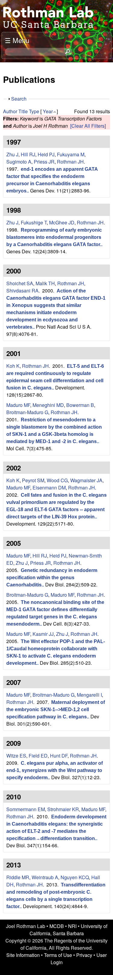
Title (23, 111)
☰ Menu (17, 40)
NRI (72, 926)
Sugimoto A (18, 161)
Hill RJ (28, 154)
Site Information (23, 955)
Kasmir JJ (43, 633)
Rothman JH (70, 161)
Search (19, 98)
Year (48, 111)
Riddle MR (17, 877)
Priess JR (44, 161)
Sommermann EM (25, 809)
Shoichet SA (19, 283)
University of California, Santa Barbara (68, 930)
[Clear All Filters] (88, 125)
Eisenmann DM (49, 487)
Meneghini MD (48, 405)
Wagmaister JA (86, 480)
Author (10, 111)
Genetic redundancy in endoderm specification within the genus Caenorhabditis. (51, 577)
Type (34, 111)
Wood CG (57, 480)
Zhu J (12, 154)
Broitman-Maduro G (27, 412)
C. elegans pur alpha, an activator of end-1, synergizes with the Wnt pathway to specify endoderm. (54, 770)
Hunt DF (58, 755)
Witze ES (16, 755)
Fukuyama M (70, 154)
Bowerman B (80, 405)
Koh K (13, 365)
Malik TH (45, 283)
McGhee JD (61, 222)
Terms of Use (58, 955)
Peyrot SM (33, 480)
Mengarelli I (89, 694)
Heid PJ (46, 154)
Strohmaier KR (63, 809)
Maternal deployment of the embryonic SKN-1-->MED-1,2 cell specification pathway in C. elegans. (55, 709)
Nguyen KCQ (75, 877)
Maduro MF (18, 405)
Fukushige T (34, 222)
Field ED (38, 755)
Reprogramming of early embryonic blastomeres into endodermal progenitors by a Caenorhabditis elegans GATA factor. (54, 237)
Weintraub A (45, 877)
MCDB (56, 926)
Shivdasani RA (22, 290)
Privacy (84, 955)
